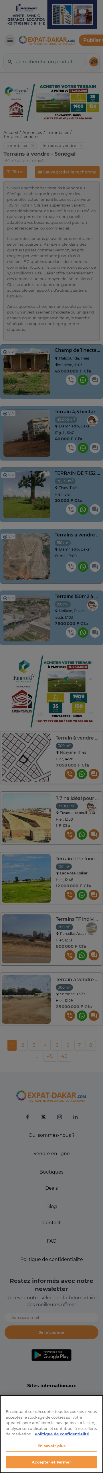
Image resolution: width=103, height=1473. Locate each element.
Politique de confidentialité (62, 1434)
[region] (51, 1434)
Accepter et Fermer (51, 1462)
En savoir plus (51, 1445)
